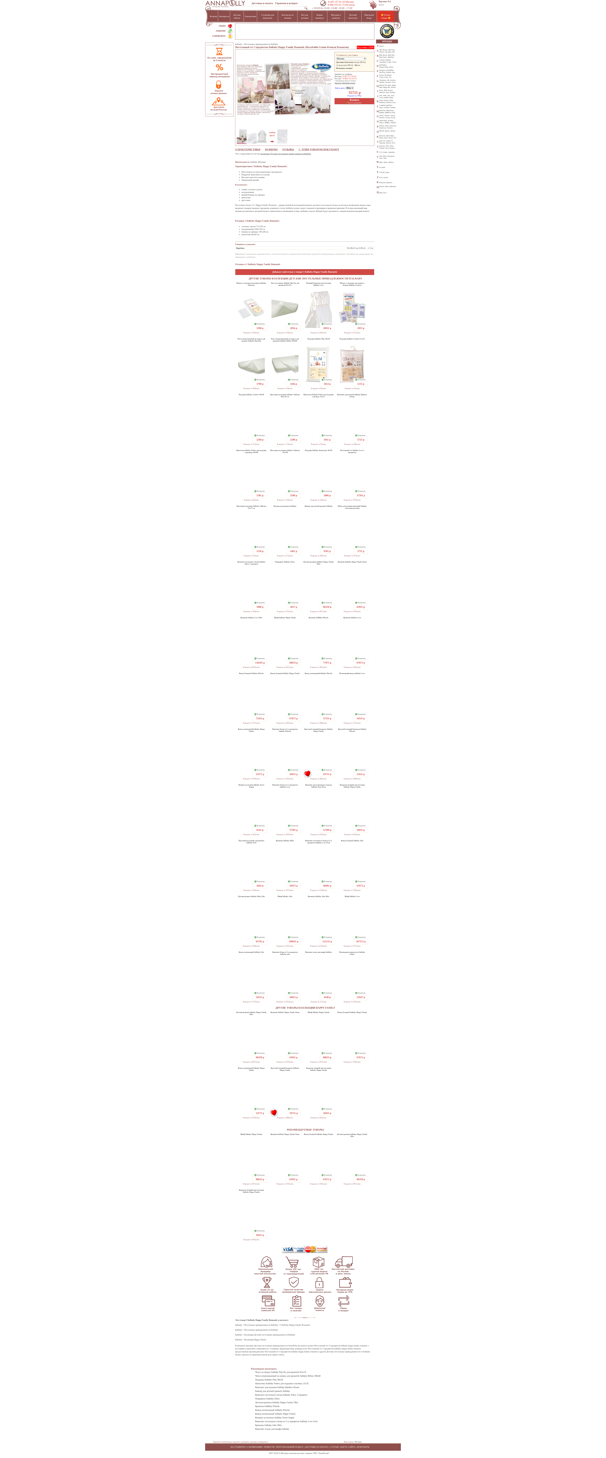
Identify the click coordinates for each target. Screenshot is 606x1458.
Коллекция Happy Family (255, 1339)
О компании (254, 1447)
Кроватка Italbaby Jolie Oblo (318, 896)
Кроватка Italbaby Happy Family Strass (352, 562)
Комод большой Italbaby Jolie (352, 841)
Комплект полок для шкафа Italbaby (318, 952)
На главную (238, 1447)
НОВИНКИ (221, 31)
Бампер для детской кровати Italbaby (319, 506)
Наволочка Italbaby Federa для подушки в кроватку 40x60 (251, 451)
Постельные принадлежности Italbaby (261, 44)
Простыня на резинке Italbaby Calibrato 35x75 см (251, 507)
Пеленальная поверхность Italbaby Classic (352, 953)
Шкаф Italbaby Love (352, 896)
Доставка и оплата (262, 3)
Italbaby (238, 44)
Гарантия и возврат (286, 3)
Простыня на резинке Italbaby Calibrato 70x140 (285, 451)
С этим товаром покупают (319, 149)
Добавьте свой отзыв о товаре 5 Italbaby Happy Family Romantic (304, 272)
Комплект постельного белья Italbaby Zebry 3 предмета (251, 563)
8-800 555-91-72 (336, 4)
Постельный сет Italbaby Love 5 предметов (352, 451)
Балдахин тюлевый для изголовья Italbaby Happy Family (352, 786)
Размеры (271, 149)
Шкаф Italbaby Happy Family (285, 618)
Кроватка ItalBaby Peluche (318, 618)
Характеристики (247, 149)
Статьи (334, 1447)
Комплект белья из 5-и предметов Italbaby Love (285, 786)
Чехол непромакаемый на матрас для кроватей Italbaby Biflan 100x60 (285, 340)
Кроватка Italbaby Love (352, 618)
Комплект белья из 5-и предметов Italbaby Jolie (285, 953)
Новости (269, 1447)
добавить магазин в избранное (254, 1442)
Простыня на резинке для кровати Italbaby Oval (251, 842)
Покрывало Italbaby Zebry (285, 562)
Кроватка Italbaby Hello (285, 841)
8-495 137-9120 (349, 76)
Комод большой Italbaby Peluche (251, 673)
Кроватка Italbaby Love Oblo (251, 618)
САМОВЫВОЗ (219, 36)
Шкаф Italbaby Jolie (285, 896)
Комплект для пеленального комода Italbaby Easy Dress (318, 786)
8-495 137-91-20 (336, 1)
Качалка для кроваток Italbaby (285, 506)
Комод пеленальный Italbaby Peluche (318, 673)
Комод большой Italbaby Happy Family (285, 673)
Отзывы (288, 149)
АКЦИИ (222, 26)
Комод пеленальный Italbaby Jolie (251, 952)
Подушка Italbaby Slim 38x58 (318, 339)
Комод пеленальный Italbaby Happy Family (251, 730)
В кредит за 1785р (354, 96)
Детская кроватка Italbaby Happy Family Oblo (318, 563)
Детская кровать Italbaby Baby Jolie (251, 896)
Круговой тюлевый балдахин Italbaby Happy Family (318, 730)
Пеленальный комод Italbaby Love (352, 673)
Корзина (385, 1)
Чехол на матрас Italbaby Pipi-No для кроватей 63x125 (285, 284)
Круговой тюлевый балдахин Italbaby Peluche (352, 730)
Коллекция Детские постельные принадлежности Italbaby (269, 1335)
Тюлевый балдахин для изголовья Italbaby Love (318, 284)
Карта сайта (347, 1447)
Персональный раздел (289, 1447)
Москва (358, 1442)
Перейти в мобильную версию (226, 1442)
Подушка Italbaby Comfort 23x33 (352, 339)
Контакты (363, 1447)
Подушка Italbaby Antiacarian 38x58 (318, 450)
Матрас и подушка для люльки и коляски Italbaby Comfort (352, 284)
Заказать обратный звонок (345, 83)
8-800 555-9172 (350, 78)
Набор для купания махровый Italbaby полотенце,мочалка (352, 507)
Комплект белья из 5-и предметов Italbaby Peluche (285, 730)
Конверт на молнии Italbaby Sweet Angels (251, 786)
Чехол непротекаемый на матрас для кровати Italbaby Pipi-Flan (251, 340)
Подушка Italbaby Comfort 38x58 (251, 394)
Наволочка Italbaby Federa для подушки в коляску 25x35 (318, 396)
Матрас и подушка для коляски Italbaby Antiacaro (251, 284)
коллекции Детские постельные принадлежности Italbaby (286, 154)
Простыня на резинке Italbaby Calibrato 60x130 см (285, 396)
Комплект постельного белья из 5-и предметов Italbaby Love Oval (318, 842)
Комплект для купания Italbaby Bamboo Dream (352, 396)
